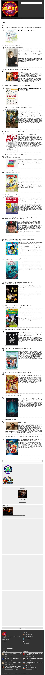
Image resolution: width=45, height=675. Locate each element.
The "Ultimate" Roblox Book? (12, 194)
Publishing (10, 18)
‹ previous (8, 457)
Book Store (20, 18)
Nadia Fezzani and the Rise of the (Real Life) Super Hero (19, 282)
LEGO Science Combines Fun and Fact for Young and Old (19, 239)
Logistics (5, 18)
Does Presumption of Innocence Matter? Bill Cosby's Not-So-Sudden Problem (34, 654)
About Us (5, 641)
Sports (26, 660)
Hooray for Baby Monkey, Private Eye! (14, 131)
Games (6, 660)
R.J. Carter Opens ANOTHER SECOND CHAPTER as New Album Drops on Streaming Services (14, 515)
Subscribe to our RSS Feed (28, 634)
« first (4, 457)
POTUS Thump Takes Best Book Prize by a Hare (17, 69)
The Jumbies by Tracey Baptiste (13, 395)
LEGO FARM (27, 246)
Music (12, 669)
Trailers (29, 669)
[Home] (10, 8)
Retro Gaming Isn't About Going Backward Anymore (13, 658)
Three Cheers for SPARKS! (12, 171)
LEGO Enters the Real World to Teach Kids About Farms (19, 305)
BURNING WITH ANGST (22, 81)
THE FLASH (26, 442)
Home (3, 19)
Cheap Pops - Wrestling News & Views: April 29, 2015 (34, 658)
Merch (15, 18)
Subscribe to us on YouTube (28, 636)
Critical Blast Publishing (8, 669)
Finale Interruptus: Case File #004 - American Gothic (13, 662)
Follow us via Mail (27, 641)
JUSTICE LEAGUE (28, 443)
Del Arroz (19, 225)
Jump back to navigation (22, 628)
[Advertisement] (7, 536)
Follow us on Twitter (27, 638)
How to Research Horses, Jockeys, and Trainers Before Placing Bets (34, 663)
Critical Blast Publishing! (10, 648)
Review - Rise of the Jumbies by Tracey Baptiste (17, 258)
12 (32, 457)
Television (6, 656)
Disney (31, 669)
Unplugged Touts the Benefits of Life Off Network (17, 329)
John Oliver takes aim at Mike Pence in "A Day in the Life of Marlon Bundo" (23, 27)
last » (42, 457)
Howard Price (7, 639)
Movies (27, 669)
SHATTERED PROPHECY (32, 79)
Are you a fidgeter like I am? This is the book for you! (18, 85)
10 (27, 457)
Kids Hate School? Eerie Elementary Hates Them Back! (18, 372)
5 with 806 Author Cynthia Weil (12, 45)
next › (38, 457)
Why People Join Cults (10, 419)
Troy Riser (28, 673)
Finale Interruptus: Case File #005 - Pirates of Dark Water (13, 654)
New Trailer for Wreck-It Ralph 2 (31, 667)
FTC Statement (4, 642)
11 (30, 457)
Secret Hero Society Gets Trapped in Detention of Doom (19, 348)
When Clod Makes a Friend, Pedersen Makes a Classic (18, 107)
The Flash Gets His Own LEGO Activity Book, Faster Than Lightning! (22, 436)
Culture (30, 656)
